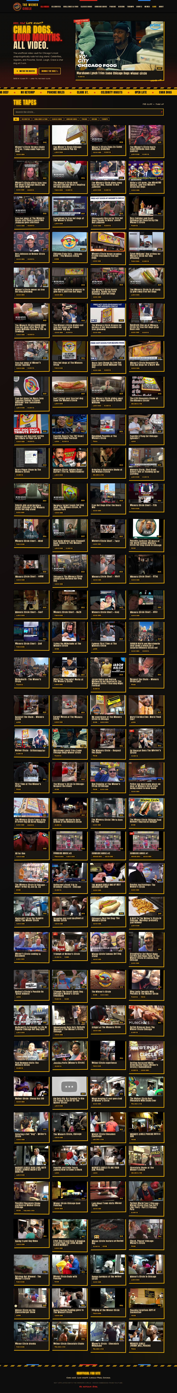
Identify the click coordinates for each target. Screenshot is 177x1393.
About (161, 7)
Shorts (139, 7)
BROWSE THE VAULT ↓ (50, 71)
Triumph (130, 7)
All (16, 119)
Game (154, 7)
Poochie (112, 7)
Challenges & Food (70, 7)
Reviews (121, 7)
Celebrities (56, 7)
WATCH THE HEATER (27, 71)
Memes (147, 7)
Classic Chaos (86, 7)
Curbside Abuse (101, 7)
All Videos (45, 7)
